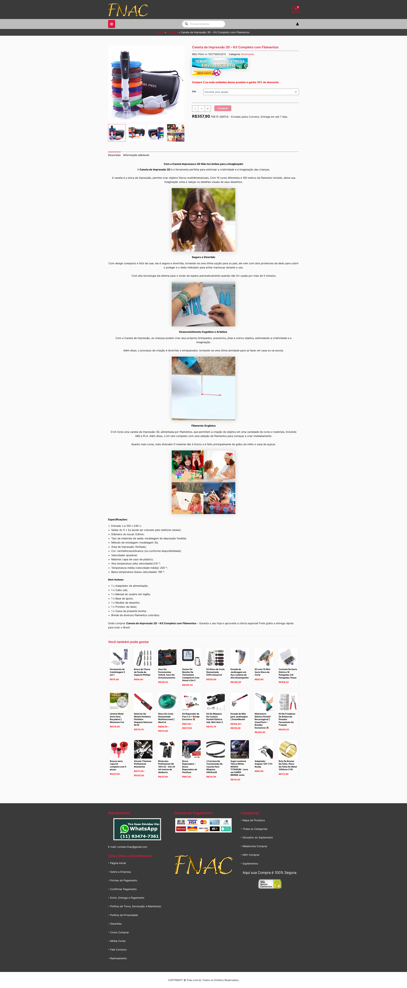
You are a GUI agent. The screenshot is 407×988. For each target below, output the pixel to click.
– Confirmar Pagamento (122, 889)
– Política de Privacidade (123, 915)
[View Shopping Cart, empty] (295, 10)
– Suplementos (249, 863)
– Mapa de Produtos (253, 820)
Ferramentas (247, 54)
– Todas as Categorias (254, 828)
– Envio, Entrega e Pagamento (126, 897)
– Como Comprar (118, 932)
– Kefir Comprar (250, 854)
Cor (194, 91)
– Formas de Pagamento (122, 880)
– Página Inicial (117, 863)
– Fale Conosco (117, 949)
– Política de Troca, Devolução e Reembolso (134, 906)
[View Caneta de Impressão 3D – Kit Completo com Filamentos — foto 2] (136, 133)
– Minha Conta (116, 941)
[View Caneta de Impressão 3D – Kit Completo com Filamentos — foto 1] (116, 133)
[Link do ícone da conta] (297, 24)
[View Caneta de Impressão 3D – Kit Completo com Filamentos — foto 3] (156, 133)
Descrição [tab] (114, 155)
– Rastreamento (117, 958)
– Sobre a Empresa (119, 871)
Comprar (222, 108)
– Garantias (115, 923)
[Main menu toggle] (111, 24)
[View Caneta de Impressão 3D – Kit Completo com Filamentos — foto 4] (175, 133)
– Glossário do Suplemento (257, 837)
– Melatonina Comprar (254, 846)
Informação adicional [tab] (136, 155)
